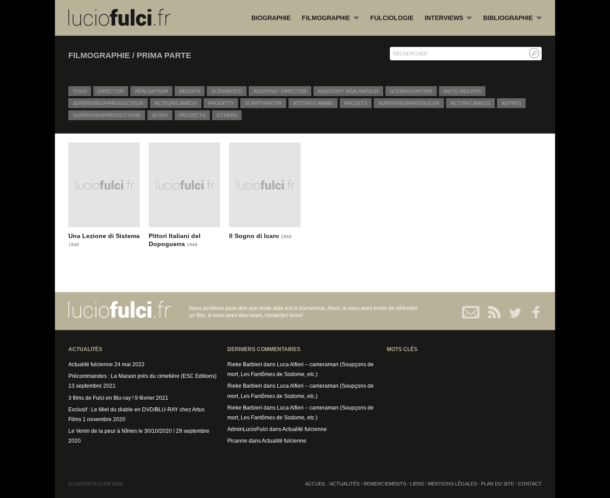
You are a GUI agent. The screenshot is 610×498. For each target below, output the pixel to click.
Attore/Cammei (313, 103)
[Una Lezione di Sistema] (104, 187)
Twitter (511, 312)
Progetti (221, 103)
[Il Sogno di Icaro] (265, 187)
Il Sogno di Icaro (255, 235)
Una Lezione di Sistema (104, 235)
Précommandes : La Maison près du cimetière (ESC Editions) (142, 376)
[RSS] (491, 312)
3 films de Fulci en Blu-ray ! (101, 398)
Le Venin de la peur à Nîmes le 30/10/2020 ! (121, 431)
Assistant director (280, 91)
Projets (355, 103)
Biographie (271, 17)
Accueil (315, 483)
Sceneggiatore (411, 91)
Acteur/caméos (176, 103)
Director (111, 91)
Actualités (344, 483)
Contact (471, 312)
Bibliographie (512, 18)
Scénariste (226, 91)
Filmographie (330, 18)
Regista (189, 91)
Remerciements (384, 483)
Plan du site (497, 483)
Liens (417, 483)
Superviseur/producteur (108, 103)
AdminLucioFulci (247, 429)
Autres (511, 103)
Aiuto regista (462, 91)
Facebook (532, 312)
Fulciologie (392, 17)
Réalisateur (151, 91)
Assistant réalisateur (348, 91)
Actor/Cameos (470, 103)
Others (227, 115)
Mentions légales (452, 483)
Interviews (448, 18)
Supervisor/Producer (408, 103)
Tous (80, 91)
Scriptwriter (263, 103)
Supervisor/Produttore (107, 115)
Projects (192, 115)
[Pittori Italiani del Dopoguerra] (184, 187)
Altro (160, 115)
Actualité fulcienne (90, 364)
